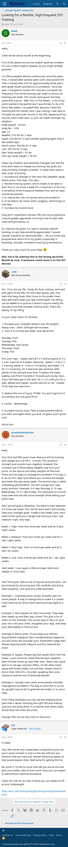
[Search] (64, 4)
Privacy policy (40, 835)
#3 (65, 444)
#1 (65, 43)
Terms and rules (23, 835)
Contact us (7, 835)
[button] (3, 830)
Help (51, 835)
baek (6, 24)
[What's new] (57, 4)
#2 (65, 283)
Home (59, 835)
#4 (65, 737)
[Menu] (4, 3)
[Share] (60, 43)
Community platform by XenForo (28, 844)
